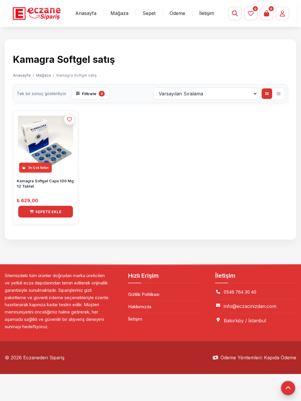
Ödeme (177, 13)
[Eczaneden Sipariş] (36, 13)
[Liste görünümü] (278, 93)
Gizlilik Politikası (143, 294)
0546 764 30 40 (240, 292)
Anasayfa (85, 13)
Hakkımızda (139, 306)
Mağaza (119, 13)
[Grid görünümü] (267, 93)
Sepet (149, 13)
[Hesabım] (282, 13)
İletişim (206, 13)
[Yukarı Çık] (288, 388)
